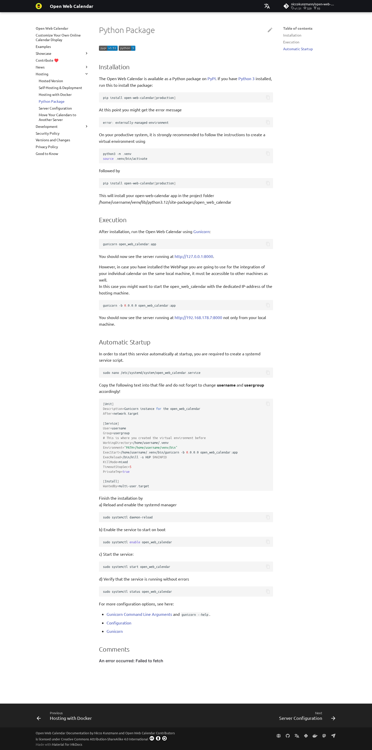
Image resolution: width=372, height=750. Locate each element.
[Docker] (315, 735)
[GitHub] (288, 735)
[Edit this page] (270, 30)
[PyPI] (306, 735)
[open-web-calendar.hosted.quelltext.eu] (279, 735)
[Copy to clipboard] (268, 97)
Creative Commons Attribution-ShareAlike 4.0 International (104, 739)
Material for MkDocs (67, 744)
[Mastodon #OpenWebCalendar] (324, 735)
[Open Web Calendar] (39, 6)
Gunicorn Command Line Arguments (139, 614)
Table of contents (298, 28)
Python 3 (246, 78)
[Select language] (267, 6)
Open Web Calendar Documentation (62, 733)
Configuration (119, 622)
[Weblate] (297, 735)
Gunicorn (201, 231)
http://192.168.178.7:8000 (198, 317)
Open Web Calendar (52, 28)
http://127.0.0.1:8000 (194, 256)
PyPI (212, 78)
